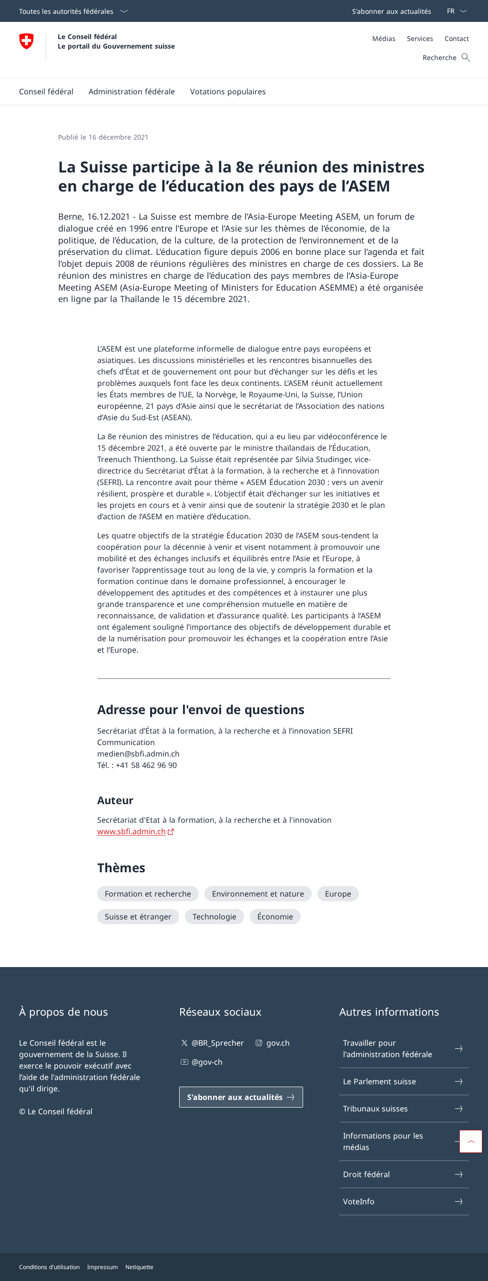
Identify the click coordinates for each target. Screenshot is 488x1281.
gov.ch (277, 1043)
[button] (46, 91)
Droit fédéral (366, 1174)
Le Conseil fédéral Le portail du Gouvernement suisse (116, 41)
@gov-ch (207, 1062)
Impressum (102, 1267)
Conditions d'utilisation (49, 1267)
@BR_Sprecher (218, 1043)
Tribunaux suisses (375, 1108)
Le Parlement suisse (379, 1081)
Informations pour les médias (383, 1141)
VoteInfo (359, 1201)
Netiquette (139, 1267)
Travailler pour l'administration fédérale (387, 1048)
